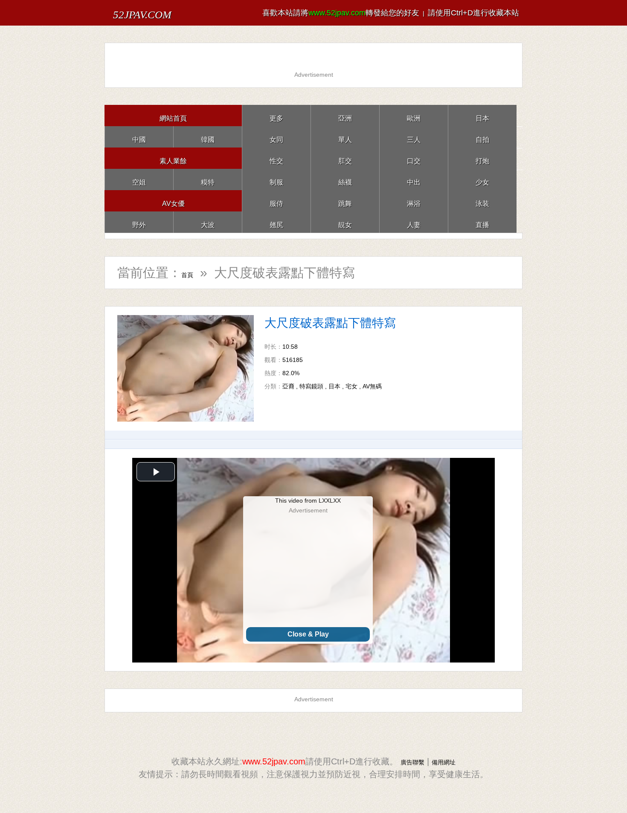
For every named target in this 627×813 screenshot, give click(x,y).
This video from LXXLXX (308, 500)
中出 (413, 179)
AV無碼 (372, 386)
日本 (482, 115)
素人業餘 (173, 158)
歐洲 (413, 115)
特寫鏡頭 (311, 386)
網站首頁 (173, 115)
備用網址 (449, 761)
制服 (276, 179)
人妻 (413, 222)
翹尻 (276, 222)
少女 (482, 179)
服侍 (276, 200)
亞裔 (288, 386)
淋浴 (413, 200)
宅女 (351, 386)
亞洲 (345, 115)
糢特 (207, 179)
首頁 (194, 273)
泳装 (482, 200)
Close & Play (308, 634)
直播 (482, 222)
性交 (276, 158)
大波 (207, 222)
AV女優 (173, 200)
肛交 (345, 158)
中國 (139, 136)
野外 (139, 222)
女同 (276, 136)
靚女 (345, 222)
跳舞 (345, 200)
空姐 (139, 179)
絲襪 (345, 179)
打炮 (482, 158)
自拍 (482, 136)
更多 (276, 115)
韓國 (207, 136)
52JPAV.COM (159, 12)
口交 (413, 158)
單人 (345, 136)
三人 (413, 136)
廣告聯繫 (407, 761)
